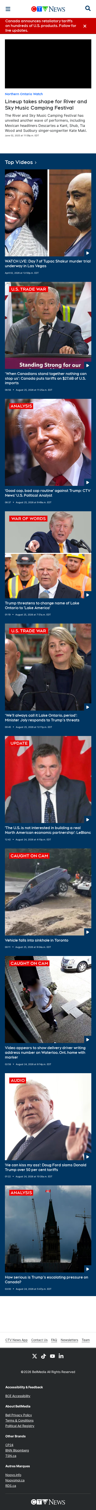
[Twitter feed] (34, 1356)
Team (86, 1340)
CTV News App (16, 1340)
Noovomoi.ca (15, 1480)
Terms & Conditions (19, 1420)
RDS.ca (10, 1486)
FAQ (54, 1340)
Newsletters (69, 1340)
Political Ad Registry (19, 1426)
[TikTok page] (43, 1356)
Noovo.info (13, 1475)
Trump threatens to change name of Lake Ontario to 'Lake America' (42, 605)
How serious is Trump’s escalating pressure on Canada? (46, 1279)
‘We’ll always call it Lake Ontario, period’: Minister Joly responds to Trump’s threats (42, 717)
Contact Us (39, 1340)
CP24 (9, 1445)
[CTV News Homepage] (48, 9)
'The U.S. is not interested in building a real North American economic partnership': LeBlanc (48, 830)
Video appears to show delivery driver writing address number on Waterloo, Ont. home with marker (45, 1052)
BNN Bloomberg (17, 1450)
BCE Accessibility (17, 1396)
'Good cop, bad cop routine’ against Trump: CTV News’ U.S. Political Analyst (47, 493)
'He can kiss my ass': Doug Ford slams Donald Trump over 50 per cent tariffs (45, 1167)
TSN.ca (10, 1456)
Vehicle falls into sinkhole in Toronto (36, 940)
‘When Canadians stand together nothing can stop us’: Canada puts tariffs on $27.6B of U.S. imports (46, 378)
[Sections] (8, 8)
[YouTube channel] (52, 1356)
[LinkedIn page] (61, 1356)
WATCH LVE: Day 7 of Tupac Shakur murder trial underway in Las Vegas (48, 263)
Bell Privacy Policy (18, 1415)
